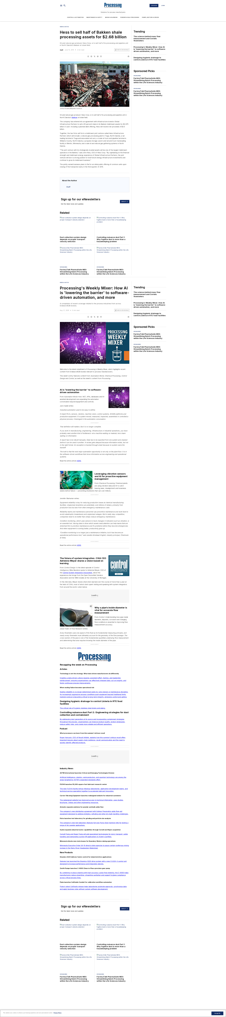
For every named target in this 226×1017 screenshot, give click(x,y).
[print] (128, 56)
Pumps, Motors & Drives (150, 17)
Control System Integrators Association (77, 562)
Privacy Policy (57, 1012)
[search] (64, 5)
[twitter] (94, 56)
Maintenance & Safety (94, 17)
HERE (79, 457)
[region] (113, 1013)
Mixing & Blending (111, 17)
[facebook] (88, 56)
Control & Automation (75, 17)
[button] (61, 5)
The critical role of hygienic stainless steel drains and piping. (82, 694)
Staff (61, 50)
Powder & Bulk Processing (129, 17)
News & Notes (64, 26)
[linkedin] (91, 56)
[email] (101, 56)
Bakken (74, 117)
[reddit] (98, 56)
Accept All (217, 1013)
